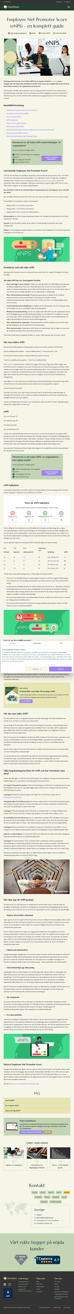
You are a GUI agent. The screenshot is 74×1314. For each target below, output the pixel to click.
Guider (38, 1289)
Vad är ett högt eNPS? (12, 1111)
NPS (61, 516)
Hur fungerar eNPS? (12, 1106)
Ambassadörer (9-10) (45, 516)
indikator (54, 81)
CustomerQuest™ (23, 1284)
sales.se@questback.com (44, 1218)
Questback (9, 364)
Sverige (66, 1192)
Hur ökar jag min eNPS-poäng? (17, 133)
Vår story (57, 1281)
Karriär (56, 1284)
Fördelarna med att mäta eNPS (17, 113)
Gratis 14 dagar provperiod (31, 1132)
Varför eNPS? (10, 1100)
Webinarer (39, 1284)
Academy (59, 2)
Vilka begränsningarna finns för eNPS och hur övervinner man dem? (30, 130)
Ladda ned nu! (26, 701)
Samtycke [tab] (13, 643)
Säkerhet (57, 1289)
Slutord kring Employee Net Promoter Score (22, 136)
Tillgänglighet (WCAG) (61, 1294)
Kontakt (56, 1286)
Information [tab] (37, 643)
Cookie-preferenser (44, 1307)
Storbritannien (55, 1202)
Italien (64, 1197)
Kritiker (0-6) (12, 516)
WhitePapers (40, 1286)
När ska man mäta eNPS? (15, 126)
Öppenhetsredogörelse (61, 1292)
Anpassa (35, 669)
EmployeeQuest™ (23, 1281)
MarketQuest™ (22, 1286)
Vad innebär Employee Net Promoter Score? (22, 110)
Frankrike (56, 1197)
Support (39, 1215)
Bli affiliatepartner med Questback (61, 1297)
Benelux (51, 1192)
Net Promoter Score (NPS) (47, 181)
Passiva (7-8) (28, 516)
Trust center (66, 1307)
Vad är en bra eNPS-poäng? (16, 123)
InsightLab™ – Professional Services (24, 1290)
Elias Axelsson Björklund (18, 33)
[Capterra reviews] (47, 1260)
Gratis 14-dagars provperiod (51, 158)
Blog (37, 1281)
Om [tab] (61, 643)
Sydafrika (44, 1202)
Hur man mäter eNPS (14, 117)
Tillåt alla (60, 669)
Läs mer (47, 1132)
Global (34, 1192)
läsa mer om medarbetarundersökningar (25, 1084)
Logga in (67, 2)
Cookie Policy (57, 1307)
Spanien (47, 1197)
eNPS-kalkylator (12, 120)
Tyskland (38, 1197)
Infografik (39, 1292)
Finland (42, 1192)
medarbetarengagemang (12, 797)
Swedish (8, 2)
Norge (59, 1192)
